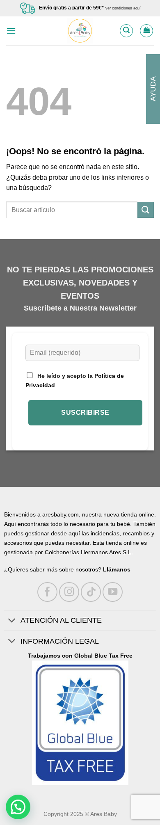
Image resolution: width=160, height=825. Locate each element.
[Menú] (11, 31)
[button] (18, 807)
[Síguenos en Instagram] (69, 592)
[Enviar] (145, 210)
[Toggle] (12, 621)
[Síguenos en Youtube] (113, 592)
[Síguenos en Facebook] (47, 592)
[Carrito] (146, 30)
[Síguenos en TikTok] (91, 592)
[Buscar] (126, 30)
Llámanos (116, 569)
